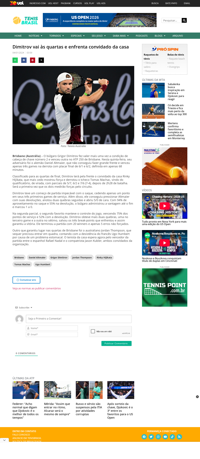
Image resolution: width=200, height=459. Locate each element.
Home (18, 35)
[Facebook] (144, 436)
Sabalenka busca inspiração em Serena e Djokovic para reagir (176, 91)
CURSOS (77, 3)
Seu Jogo (97, 35)
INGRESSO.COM (38, 3)
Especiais (76, 35)
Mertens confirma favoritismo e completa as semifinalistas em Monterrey (176, 131)
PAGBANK (66, 3)
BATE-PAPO (171, 3)
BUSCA (155, 3)
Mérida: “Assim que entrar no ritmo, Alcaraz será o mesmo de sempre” (57, 409)
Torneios (55, 35)
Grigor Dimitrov (58, 257)
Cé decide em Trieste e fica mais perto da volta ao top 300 (177, 110)
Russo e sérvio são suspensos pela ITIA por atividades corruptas (89, 409)
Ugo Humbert (42, 264)
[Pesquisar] (184, 20)
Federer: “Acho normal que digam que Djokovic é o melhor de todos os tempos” (25, 410)
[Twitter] (151, 436)
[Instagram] (158, 436)
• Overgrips (174, 66)
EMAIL (187, 3)
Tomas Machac (22, 264)
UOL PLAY (89, 3)
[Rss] (179, 436)
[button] (15, 60)
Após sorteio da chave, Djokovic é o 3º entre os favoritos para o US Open (120, 410)
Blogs (158, 35)
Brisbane (19, 257)
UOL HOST (53, 3)
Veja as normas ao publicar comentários (36, 288)
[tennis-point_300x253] (164, 305)
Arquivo (177, 35)
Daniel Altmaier (37, 257)
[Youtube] (165, 436)
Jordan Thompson (82, 257)
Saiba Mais (119, 35)
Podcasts (142, 35)
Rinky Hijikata (104, 257)
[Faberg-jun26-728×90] (100, 26)
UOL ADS (101, 3)
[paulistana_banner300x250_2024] (164, 184)
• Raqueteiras (151, 70)
